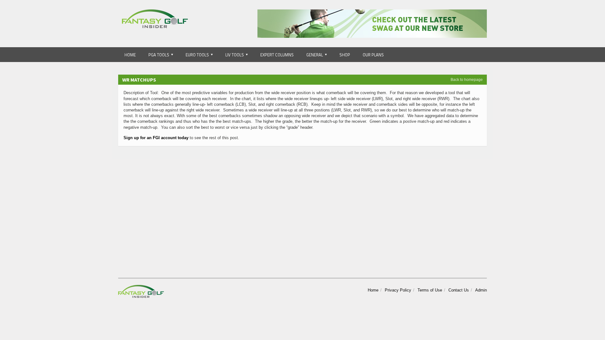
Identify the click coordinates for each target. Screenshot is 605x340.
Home (130, 55)
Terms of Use (430, 290)
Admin (481, 290)
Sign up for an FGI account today (156, 137)
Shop (344, 55)
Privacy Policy (398, 290)
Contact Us (458, 290)
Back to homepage (467, 79)
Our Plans (373, 55)
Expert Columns (277, 55)
